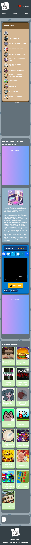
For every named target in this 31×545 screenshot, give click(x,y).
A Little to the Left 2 (16, 97)
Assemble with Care (16, 49)
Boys (4, 13)
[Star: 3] (22, 248)
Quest (27, 13)
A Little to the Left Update (15, 65)
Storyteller (13, 91)
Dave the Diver (14, 38)
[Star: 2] (20, 248)
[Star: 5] (25, 248)
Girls (15, 13)
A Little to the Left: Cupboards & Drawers (16, 75)
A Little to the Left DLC (17, 54)
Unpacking (12, 86)
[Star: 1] (18, 248)
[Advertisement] (15, 118)
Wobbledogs (13, 81)
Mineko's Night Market (16, 70)
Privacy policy (15, 539)
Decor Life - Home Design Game (17, 59)
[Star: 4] (23, 248)
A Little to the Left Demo (17, 43)
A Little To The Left (15, 33)
